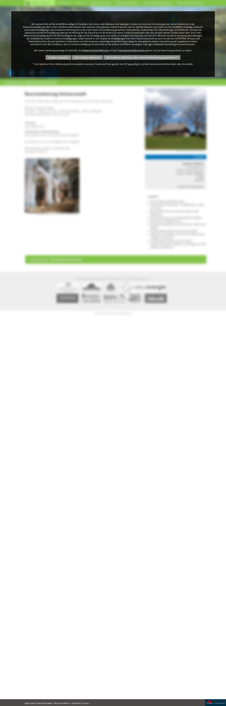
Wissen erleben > (62, 703)
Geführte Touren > (81, 703)
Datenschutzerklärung (95, 50)
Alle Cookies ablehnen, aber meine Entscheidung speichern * (142, 57)
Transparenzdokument (130, 50)
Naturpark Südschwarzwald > (39, 703)
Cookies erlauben (58, 57)
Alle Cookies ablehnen (87, 57)
